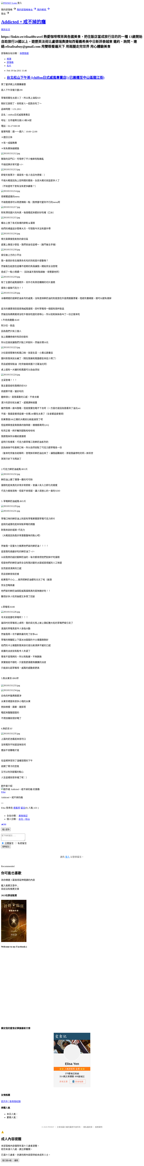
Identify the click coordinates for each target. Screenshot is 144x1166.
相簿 (9, 59)
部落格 (10, 62)
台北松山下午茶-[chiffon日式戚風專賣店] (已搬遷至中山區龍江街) (55, 77)
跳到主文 (5, 29)
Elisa (3, 792)
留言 (23, 808)
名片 (9, 66)
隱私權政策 (87, 1127)
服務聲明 (98, 1127)
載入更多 (6, 829)
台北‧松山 (24, 819)
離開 (16, 1160)
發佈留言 (6, 847)
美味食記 (23, 816)
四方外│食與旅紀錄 (11, 1101)
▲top (3, 824)
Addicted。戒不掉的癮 (23, 21)
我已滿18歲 (7, 1160)
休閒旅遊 (24, 53)
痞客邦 (16, 808)
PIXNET (51, 1127)
